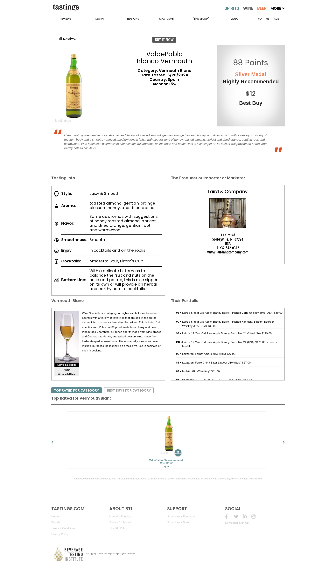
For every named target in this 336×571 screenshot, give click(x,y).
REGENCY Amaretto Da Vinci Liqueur (208, 380)
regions (133, 19)
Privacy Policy (59, 534)
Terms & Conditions (63, 528)
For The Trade (268, 19)
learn (99, 19)
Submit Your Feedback (181, 516)
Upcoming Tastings (255, 516)
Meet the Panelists (120, 516)
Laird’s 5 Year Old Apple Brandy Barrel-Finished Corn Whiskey (223, 312)
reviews (66, 19)
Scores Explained (120, 522)
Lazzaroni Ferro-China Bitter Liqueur (208, 362)
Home (55, 516)
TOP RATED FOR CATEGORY (76, 390)
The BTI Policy (118, 528)
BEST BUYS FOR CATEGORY (129, 390)
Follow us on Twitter (238, 516)
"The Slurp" (201, 19)
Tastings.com (110, 553)
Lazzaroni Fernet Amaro (200, 353)
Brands (55, 522)
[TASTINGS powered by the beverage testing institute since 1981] (65, 10)
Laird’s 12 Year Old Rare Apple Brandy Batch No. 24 (217, 333)
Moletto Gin (192, 371)
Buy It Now (164, 39)
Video (234, 19)
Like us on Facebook (229, 516)
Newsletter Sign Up (237, 522)
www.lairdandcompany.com (227, 252)
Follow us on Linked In (247, 516)
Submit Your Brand (178, 522)
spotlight (167, 19)
